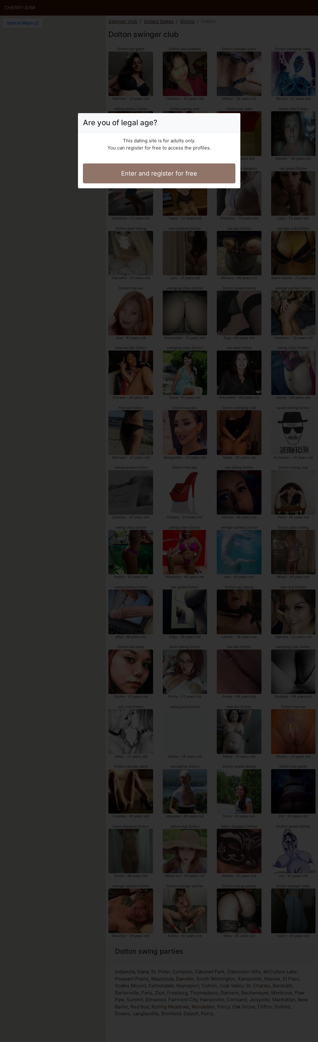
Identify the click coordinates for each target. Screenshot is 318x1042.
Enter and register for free (159, 173)
